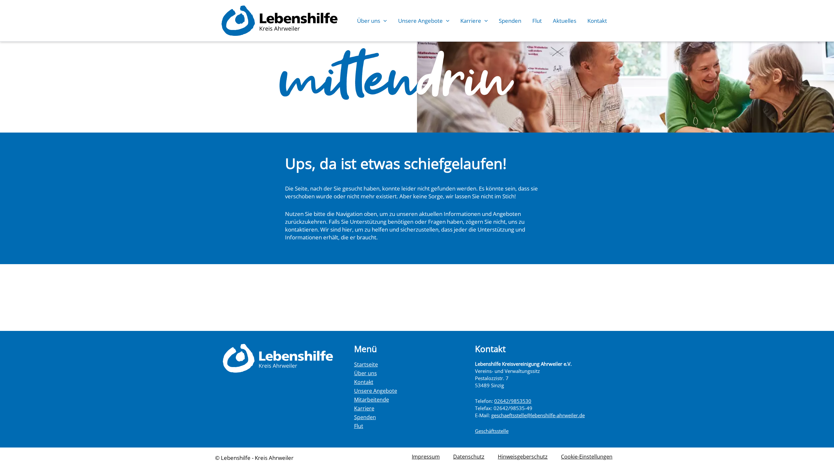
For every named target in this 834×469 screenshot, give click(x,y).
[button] (383, 21)
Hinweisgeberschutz (523, 456)
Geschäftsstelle (492, 431)
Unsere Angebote (420, 20)
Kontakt (597, 20)
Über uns (368, 20)
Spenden (510, 20)
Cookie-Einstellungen (586, 456)
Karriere (470, 20)
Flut (537, 20)
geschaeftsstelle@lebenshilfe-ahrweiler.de (538, 415)
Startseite (366, 364)
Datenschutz (468, 456)
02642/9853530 (512, 401)
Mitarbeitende (371, 399)
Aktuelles (564, 20)
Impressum (426, 456)
